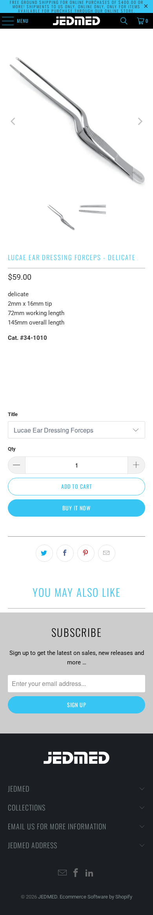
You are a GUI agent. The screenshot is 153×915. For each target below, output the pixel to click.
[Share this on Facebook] (65, 553)
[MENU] (3, 21)
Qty (12, 449)
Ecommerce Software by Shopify (96, 897)
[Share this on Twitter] (44, 553)
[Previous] (13, 121)
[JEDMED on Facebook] (76, 873)
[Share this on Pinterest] (86, 553)
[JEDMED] (76, 21)
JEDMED (47, 897)
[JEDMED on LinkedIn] (90, 873)
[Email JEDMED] (62, 873)
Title (13, 414)
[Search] (124, 21)
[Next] (139, 121)
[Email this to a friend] (106, 553)
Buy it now (76, 508)
